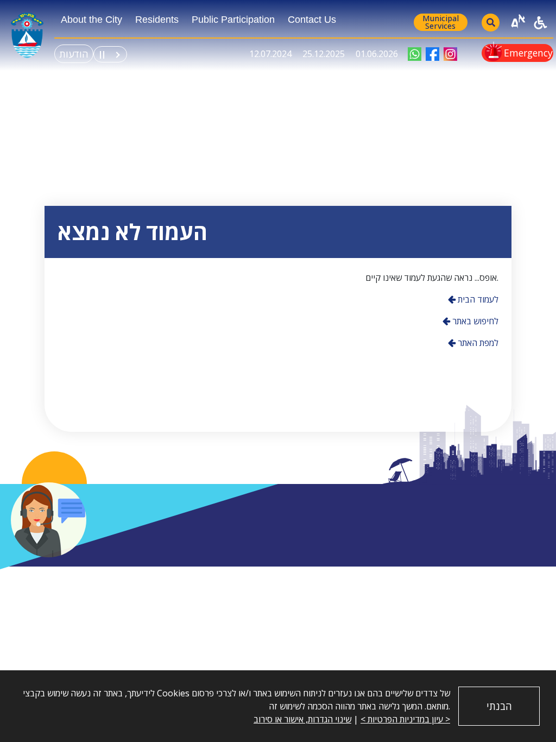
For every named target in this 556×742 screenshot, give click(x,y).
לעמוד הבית (477, 299)
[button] (48, 519)
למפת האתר (477, 343)
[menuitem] (91, 22)
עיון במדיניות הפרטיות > (402, 719)
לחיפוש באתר (474, 321)
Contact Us (312, 19)
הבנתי (499, 706)
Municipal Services (440, 22)
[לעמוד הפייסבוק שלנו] (432, 54)
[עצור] (102, 53)
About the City (91, 19)
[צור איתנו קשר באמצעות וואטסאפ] (414, 54)
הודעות (74, 53)
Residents (157, 19)
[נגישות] (540, 22)
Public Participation (233, 19)
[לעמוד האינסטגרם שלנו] (450, 54)
